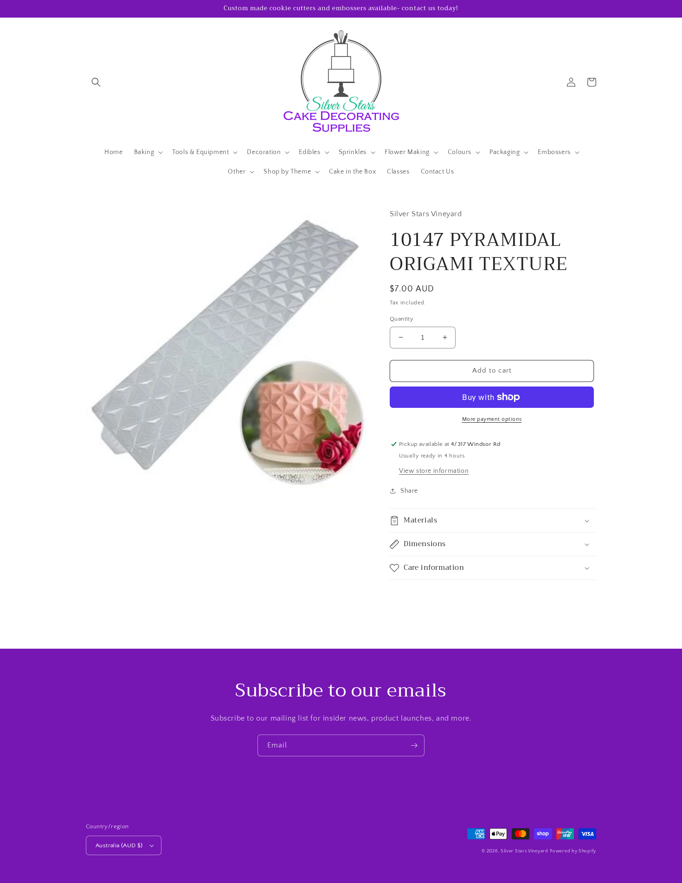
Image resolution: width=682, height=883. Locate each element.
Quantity (401, 319)
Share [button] (409, 491)
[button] (96, 82)
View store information (434, 471)
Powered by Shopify (573, 851)
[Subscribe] (414, 745)
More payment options (492, 419)
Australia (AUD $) (119, 845)
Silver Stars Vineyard (524, 851)
